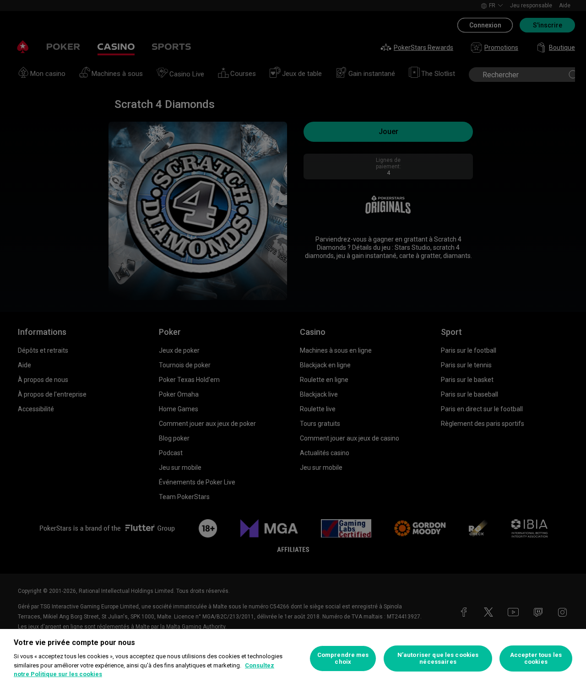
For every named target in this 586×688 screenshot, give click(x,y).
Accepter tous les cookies (536, 658)
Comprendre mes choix (343, 658)
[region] (293, 658)
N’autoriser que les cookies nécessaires (438, 658)
